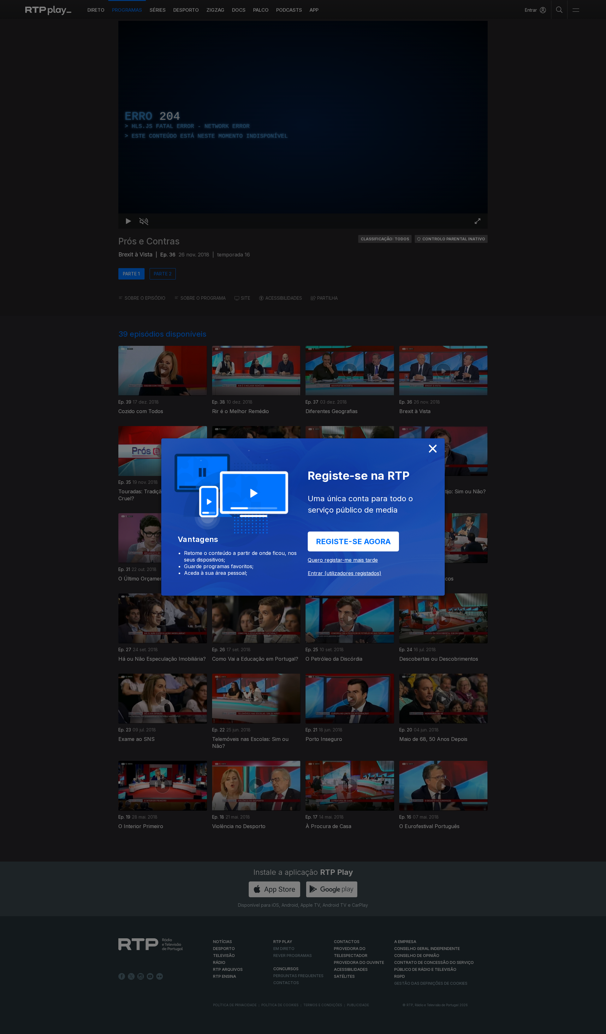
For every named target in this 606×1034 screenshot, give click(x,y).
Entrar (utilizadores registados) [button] (344, 573)
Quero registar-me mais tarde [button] (343, 560)
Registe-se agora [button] (353, 541)
